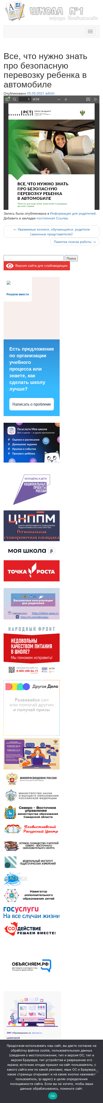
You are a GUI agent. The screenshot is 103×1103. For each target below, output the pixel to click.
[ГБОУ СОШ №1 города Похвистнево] (51, 10)
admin (50, 93)
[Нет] (97, 1071)
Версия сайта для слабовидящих (41, 265)
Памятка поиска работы (75, 241)
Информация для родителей (73, 213)
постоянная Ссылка (52, 218)
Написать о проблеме (31, 404)
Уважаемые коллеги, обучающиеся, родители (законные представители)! (51, 231)
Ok (53, 1096)
